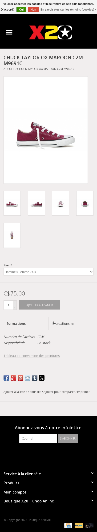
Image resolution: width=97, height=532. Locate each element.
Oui (21, 9)
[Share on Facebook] (6, 378)
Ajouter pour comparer (60, 392)
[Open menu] (9, 32)
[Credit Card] (68, 526)
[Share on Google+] (13, 378)
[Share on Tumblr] (34, 378)
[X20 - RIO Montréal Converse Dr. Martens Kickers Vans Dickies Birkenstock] (58, 32)
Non (33, 9)
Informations (15, 323)
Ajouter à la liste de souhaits (23, 392)
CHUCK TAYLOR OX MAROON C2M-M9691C (46, 69)
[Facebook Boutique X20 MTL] (44, 452)
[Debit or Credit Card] (88, 526)
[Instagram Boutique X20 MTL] (53, 452)
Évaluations (62, 323)
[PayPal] (78, 526)
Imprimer (83, 392)
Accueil (9, 69)
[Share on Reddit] (27, 378)
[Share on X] (41, 378)
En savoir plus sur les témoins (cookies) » (68, 9)
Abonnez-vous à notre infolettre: (48, 427)
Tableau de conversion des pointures (32, 355)
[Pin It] (20, 378)
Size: (8, 265)
